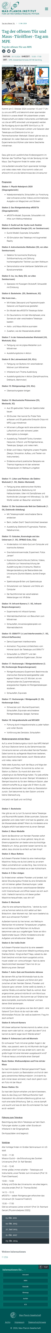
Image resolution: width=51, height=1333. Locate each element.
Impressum (19, 1322)
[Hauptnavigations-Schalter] (46, 8)
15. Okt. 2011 (11, 1218)
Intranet (25, 1275)
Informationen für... (13, 1270)
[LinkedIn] (4, 51)
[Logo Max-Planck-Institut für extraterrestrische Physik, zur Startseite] (21, 8)
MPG (25, 1280)
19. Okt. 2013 (11, 1223)
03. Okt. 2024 (12, 1241)
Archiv (25, 1298)
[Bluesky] (9, 51)
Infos (6, 1257)
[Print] (14, 51)
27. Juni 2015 (11, 1229)
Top (46, 1267)
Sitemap (25, 1292)
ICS (25, 1304)
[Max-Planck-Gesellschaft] (14, 1315)
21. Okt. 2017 (11, 1235)
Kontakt (25, 1287)
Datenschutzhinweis (37, 1322)
